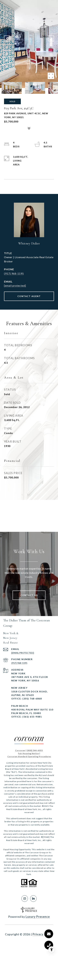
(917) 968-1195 (14, 273)
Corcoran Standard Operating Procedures (29, 756)
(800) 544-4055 (35, 750)
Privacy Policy (43, 934)
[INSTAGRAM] (24, 898)
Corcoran (20, 750)
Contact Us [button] (29, 595)
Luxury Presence (38, 916)
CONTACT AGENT (29, 296)
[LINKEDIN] (33, 898)
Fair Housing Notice (28, 753)
